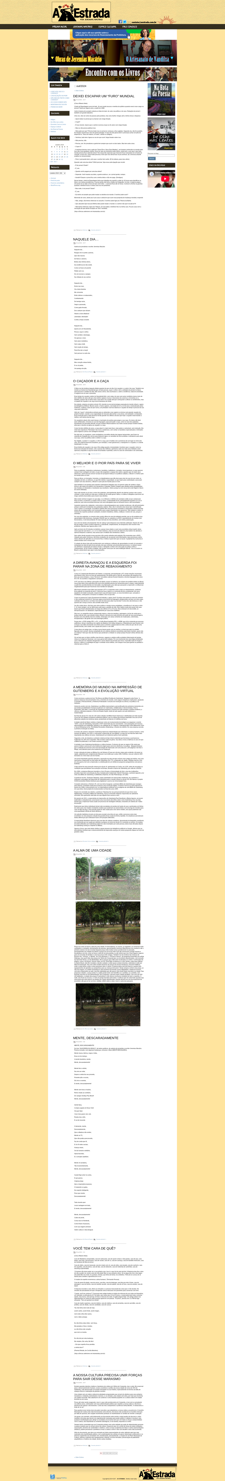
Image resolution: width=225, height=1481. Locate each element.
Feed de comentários (57, 183)
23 (59, 157)
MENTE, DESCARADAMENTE (95, 1038)
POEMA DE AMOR (56, 107)
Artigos (53, 119)
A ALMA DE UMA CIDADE (92, 850)
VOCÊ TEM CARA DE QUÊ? (94, 1248)
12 (67, 152)
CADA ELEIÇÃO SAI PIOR (59, 96)
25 (65, 157)
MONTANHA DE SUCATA (59, 104)
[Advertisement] (143, 8)
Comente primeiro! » (96, 230)
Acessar (53, 178)
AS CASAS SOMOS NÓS (59, 102)
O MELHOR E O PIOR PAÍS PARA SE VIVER (107, 463)
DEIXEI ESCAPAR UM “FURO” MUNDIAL (104, 96)
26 (67, 157)
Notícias (53, 131)
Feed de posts (55, 180)
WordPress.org (55, 185)
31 (62, 159)
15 (57, 154)
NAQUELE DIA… (86, 239)
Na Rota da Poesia (57, 129)
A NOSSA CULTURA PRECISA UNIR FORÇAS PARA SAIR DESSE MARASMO (107, 1377)
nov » (55, 161)
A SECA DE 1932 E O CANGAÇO (57, 92)
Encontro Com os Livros (58, 124)
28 (54, 159)
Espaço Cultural (56, 127)
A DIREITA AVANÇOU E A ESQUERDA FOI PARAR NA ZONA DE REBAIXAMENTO (105, 564)
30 (59, 159)
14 (54, 154)
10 (62, 152)
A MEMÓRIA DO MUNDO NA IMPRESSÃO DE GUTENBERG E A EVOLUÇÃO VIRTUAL (107, 689)
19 (67, 154)
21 (54, 157)
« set (51, 161)
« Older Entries (79, 91)
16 (59, 154)
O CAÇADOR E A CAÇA (91, 381)
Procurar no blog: (153, 153)
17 (62, 154)
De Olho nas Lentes (57, 122)
